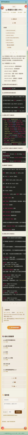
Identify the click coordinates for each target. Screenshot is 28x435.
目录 (6, 27)
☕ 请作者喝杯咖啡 (14, 327)
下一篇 (14, 386)
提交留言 (18, 412)
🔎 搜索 (14, 382)
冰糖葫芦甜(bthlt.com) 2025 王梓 (11, 433)
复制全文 (15, 19)
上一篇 (14, 378)
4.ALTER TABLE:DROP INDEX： (13, 37)
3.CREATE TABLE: (10, 35)
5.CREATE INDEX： (10, 42)
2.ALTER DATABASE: (10, 33)
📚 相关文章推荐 (10, 45)
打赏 (15, 23)
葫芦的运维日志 (5, 2)
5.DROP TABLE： (9, 40)
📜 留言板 (9, 47)
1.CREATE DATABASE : (11, 30)
